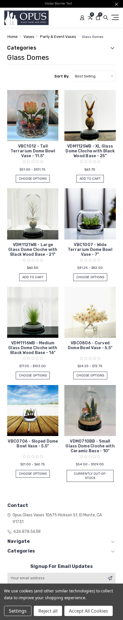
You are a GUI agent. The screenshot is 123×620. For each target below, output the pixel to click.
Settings (18, 611)
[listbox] (94, 76)
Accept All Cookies (88, 611)
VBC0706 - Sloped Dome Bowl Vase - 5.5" (33, 444)
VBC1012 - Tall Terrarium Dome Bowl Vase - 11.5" (33, 151)
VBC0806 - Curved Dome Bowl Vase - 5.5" (90, 345)
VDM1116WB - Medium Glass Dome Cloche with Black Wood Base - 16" (32, 348)
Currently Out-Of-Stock (90, 476)
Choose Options (33, 179)
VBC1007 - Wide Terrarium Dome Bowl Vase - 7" (90, 249)
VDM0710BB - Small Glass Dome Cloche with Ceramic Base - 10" (90, 446)
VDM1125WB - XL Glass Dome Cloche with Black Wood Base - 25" (90, 151)
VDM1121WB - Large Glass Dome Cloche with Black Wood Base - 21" (32, 249)
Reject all (47, 611)
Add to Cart (90, 179)
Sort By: (62, 76)
